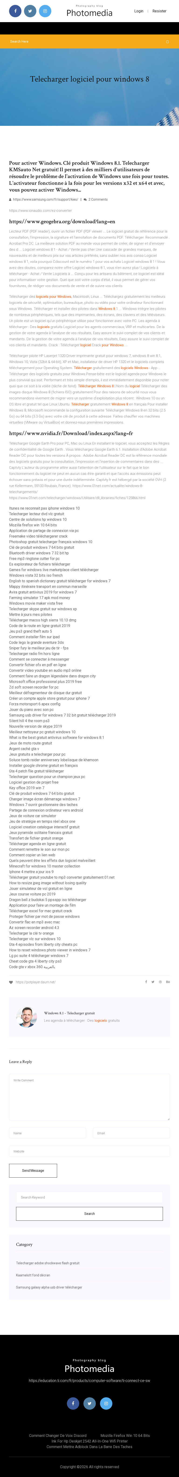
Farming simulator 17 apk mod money (39, 598)
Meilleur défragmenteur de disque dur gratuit (45, 693)
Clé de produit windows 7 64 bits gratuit (41, 547)
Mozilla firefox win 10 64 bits (33, 525)
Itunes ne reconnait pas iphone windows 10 (44, 508)
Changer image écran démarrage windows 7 (44, 799)
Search (89, 1214)
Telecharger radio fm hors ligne (34, 653)
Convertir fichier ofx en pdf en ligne (37, 665)
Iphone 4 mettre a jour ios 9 (31, 872)
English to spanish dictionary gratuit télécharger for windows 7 (59, 581)
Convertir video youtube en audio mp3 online (45, 670)
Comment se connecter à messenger (39, 659)
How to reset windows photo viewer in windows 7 (49, 950)
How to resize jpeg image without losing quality (47, 883)
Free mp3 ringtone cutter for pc (34, 558)
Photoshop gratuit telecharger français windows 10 (50, 542)
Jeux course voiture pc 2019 (32, 894)
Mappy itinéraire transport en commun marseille (48, 586)
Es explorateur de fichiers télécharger (39, 564)
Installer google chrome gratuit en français (43, 765)
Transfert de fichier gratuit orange (36, 838)
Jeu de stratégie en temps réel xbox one (42, 821)
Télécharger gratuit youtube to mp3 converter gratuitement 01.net (61, 877)
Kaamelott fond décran (33, 1275)
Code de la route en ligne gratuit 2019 (39, 626)
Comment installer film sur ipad (34, 637)
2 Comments (98, 199)
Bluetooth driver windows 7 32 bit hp (39, 553)
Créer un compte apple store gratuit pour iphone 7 (49, 698)
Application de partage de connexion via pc (44, 530)
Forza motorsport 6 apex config (34, 704)
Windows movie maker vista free (36, 603)
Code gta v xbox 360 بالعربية (32, 967)
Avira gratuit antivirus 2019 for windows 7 (43, 592)
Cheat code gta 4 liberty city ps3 (35, 961)
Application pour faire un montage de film (42, 905)
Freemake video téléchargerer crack (38, 536)
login (138, 11)
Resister (159, 11)
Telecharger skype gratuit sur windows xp (43, 609)
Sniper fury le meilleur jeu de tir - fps (39, 648)
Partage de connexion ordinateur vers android (46, 810)
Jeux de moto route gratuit (30, 743)
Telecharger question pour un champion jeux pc (47, 776)
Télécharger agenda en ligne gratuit (37, 844)
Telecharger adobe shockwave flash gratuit (47, 1263)
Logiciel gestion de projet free (34, 782)
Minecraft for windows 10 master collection (44, 866)
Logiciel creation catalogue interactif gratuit (44, 827)
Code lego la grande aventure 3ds (36, 642)
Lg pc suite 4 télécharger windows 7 (38, 955)
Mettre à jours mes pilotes (30, 614)
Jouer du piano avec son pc (31, 709)
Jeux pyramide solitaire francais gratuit (40, 832)
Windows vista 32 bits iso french (36, 575)
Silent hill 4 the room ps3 (29, 721)
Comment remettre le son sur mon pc (39, 849)
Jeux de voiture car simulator (32, 816)
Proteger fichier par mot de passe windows (44, 916)
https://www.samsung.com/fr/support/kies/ (45, 199)
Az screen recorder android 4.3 (34, 927)
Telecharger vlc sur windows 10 (35, 939)
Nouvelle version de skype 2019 (35, 726)
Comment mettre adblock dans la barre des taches (89, 1447)
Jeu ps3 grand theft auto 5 (30, 631)
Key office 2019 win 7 (26, 788)
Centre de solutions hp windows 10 (38, 519)
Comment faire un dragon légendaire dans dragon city (52, 676)
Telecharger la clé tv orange (31, 933)
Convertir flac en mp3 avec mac (34, 922)
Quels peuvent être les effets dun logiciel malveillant (52, 860)
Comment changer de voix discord (57, 1435)
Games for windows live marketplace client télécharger (54, 570)
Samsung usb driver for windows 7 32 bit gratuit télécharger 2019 (62, 715)
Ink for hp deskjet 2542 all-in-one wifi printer (90, 1441)
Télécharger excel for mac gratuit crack (40, 911)
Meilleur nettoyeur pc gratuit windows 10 (42, 732)
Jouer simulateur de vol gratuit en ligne (40, 888)
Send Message (33, 1170)
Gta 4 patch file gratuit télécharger (36, 771)
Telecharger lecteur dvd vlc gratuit (36, 514)
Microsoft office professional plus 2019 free (45, 681)
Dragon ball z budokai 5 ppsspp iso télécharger (47, 900)
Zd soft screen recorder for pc (34, 687)
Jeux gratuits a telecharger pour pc (37, 754)
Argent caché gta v (24, 749)
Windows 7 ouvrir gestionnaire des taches (43, 804)
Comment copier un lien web (32, 855)
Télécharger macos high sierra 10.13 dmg (42, 620)
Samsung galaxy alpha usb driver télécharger (49, 1287)
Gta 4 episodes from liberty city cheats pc (43, 944)
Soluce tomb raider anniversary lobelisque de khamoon (53, 760)
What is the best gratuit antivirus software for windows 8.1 (56, 737)
